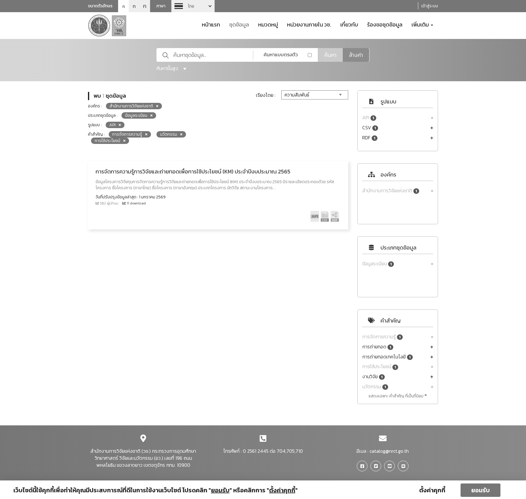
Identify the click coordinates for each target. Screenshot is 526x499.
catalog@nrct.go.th (389, 451)
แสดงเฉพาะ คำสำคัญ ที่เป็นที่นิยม (396, 396)
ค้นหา (330, 55)
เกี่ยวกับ (349, 24)
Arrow (193, 6)
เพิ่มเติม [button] (421, 24)
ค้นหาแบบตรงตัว (281, 54)
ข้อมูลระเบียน (377, 263)
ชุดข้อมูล (239, 24)
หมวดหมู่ (268, 24)
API (368, 117)
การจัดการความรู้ (381, 336)
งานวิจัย (372, 376)
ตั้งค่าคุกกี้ (432, 490)
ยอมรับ (480, 490)
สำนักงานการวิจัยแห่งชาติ (389, 190)
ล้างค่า (356, 55)
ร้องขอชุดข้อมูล (384, 24)
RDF (368, 137)
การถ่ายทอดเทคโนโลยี (386, 356)
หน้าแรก (211, 24)
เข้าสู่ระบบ (429, 6)
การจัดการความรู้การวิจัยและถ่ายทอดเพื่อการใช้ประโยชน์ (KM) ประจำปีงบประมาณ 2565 (193, 171)
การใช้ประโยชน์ (379, 366)
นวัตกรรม (374, 386)
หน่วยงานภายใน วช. (309, 24)
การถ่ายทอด (376, 346)
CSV (369, 127)
